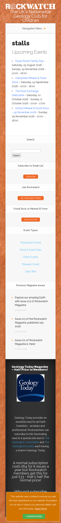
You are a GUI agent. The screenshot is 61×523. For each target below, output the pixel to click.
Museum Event (30, 264)
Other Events (30, 257)
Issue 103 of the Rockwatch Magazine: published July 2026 (31, 322)
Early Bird (30, 271)
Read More (40, 508)
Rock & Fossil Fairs (30, 249)
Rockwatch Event (30, 242)
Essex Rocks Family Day (29, 60)
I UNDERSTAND (34, 516)
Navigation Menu (32, 28)
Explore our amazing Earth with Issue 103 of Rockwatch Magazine (31, 301)
